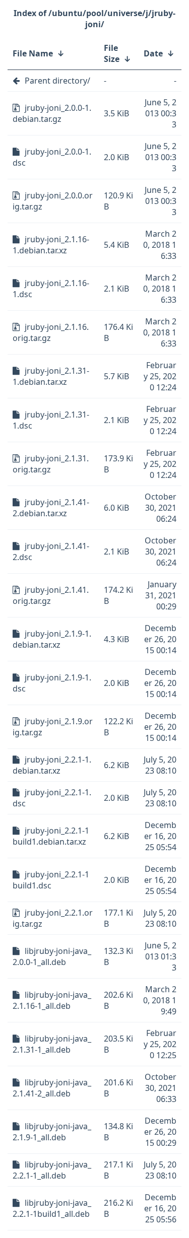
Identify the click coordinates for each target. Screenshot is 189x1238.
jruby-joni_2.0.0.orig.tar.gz (53, 201)
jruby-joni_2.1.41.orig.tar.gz (51, 595)
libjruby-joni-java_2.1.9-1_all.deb (52, 1132)
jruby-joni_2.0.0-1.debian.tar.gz (52, 113)
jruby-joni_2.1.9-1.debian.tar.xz (52, 639)
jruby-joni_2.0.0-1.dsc (52, 157)
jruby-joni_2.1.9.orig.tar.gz (53, 727)
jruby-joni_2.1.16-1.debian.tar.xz (51, 245)
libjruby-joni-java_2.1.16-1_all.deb (52, 1000)
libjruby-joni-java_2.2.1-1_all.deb (52, 1170)
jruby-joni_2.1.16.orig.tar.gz (51, 332)
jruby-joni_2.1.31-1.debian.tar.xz (51, 376)
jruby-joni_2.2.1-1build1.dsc (51, 880)
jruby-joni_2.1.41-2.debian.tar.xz (51, 508)
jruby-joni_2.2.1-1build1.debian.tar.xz (51, 836)
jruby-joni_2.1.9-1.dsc (52, 683)
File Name (33, 53)
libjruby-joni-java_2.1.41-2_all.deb (52, 1088)
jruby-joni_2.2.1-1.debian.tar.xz (52, 765)
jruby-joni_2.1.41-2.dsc (51, 551)
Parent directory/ (57, 80)
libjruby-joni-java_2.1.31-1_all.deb (52, 1044)
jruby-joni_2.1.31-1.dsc (51, 420)
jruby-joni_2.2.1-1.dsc (52, 798)
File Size (111, 53)
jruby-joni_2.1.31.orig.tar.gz (51, 464)
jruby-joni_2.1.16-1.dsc (51, 289)
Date (153, 53)
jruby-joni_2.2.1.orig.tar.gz (53, 918)
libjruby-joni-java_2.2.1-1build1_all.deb (52, 1208)
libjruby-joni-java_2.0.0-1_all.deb (52, 956)
